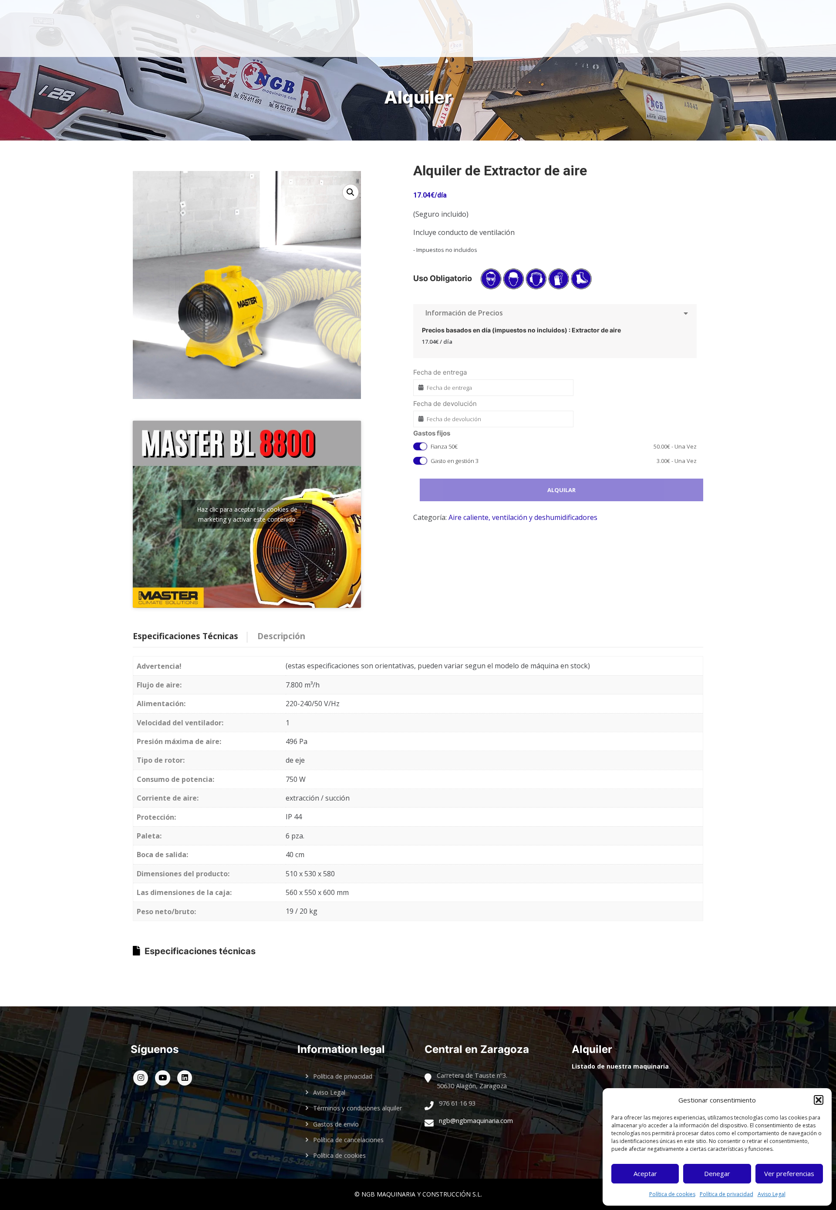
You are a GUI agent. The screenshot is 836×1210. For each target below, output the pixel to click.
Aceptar (645, 1173)
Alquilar (561, 490)
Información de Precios (462, 313)
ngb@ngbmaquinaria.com (476, 1120)
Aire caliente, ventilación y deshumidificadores (522, 517)
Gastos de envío (336, 1124)
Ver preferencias (789, 1173)
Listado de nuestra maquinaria (620, 1066)
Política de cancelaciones (348, 1140)
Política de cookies (672, 1194)
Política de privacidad (726, 1194)
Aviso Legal (771, 1194)
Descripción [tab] (281, 636)
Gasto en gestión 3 (564, 461)
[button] (818, 1100)
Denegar (717, 1173)
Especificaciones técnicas (200, 951)
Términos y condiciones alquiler (357, 1108)
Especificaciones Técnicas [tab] (185, 636)
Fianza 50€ (564, 446)
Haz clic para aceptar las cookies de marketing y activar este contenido (247, 514)
